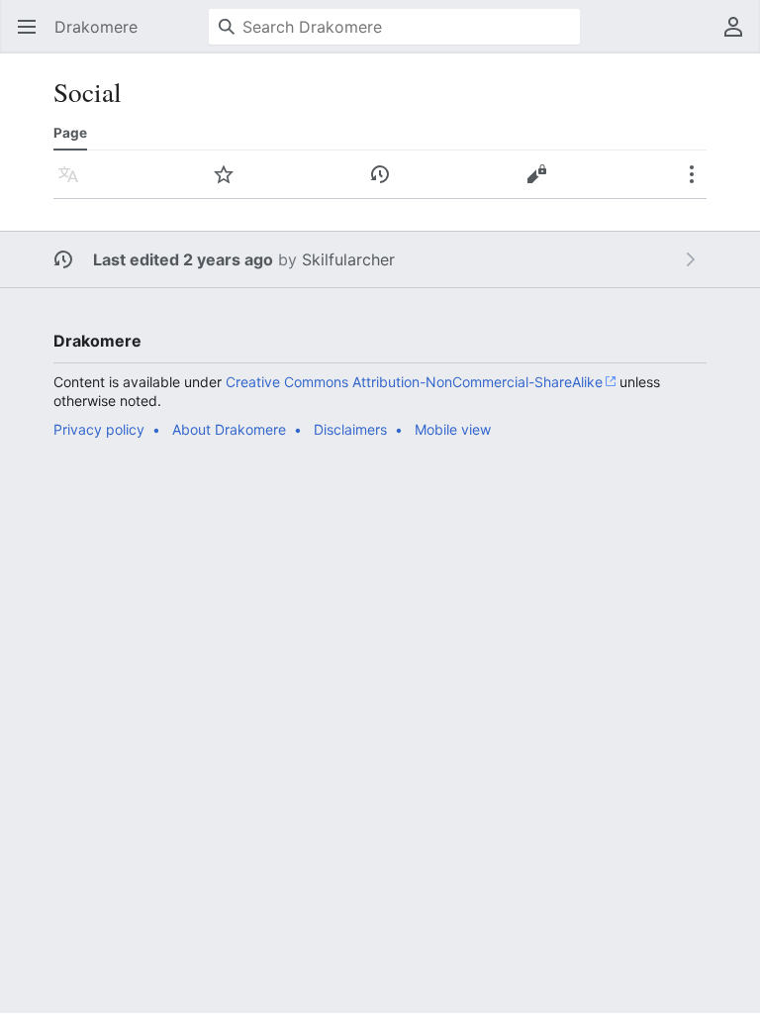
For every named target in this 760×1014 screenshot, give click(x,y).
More (698, 184)
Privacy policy (98, 429)
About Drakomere (229, 429)
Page (70, 133)
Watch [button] (230, 184)
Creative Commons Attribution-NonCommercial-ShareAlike (414, 381)
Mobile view (453, 429)
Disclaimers (350, 429)
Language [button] (74, 184)
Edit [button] (541, 184)
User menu (739, 37)
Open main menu (33, 37)
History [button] (386, 184)
